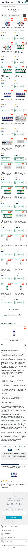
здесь (21, 546)
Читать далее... (5, 487)
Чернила (7, 6)
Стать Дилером (9, 530)
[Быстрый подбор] (9, 15)
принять (14, 547)
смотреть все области (11, 526)
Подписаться (14, 517)
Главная (2, 6)
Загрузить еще (14, 309)
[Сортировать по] (2, 15)
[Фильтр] (5, 15)
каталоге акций (17, 458)
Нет (18, 449)
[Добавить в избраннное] (12, 38)
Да (10, 449)
